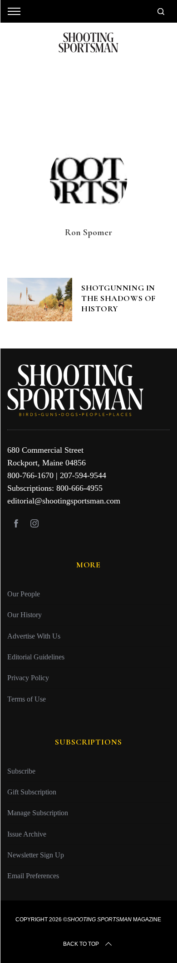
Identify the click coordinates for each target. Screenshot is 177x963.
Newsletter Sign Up (35, 855)
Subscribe (21, 771)
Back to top (81, 944)
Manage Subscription (37, 813)
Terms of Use (26, 699)
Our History (24, 615)
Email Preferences (33, 876)
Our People (23, 594)
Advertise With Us (33, 636)
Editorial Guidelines (35, 657)
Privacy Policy (28, 678)
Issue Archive (26, 834)
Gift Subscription (31, 792)
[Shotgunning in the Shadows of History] (40, 299)
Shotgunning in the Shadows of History (118, 298)
